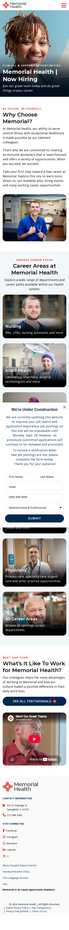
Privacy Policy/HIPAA (17, 911)
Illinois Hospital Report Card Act (20, 865)
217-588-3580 (14, 815)
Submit (34, 518)
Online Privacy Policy (17, 907)
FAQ (5, 884)
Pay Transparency (41, 907)
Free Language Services (15, 877)
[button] (64, 407)
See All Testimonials (32, 701)
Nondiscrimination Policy (16, 871)
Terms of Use (39, 911)
